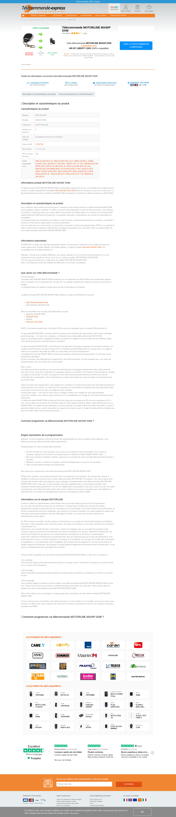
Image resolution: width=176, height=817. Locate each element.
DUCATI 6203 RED (49, 171)
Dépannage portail (118, 15)
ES (140, 800)
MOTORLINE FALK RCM (65, 190)
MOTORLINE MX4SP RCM (37, 302)
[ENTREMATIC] (138, 676)
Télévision (57, 15)
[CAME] (38, 645)
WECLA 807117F (58, 174)
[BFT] (138, 645)
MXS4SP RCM (32, 317)
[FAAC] (38, 655)
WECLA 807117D (42, 174)
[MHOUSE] (38, 676)
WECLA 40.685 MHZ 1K (56, 166)
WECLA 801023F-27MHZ (83, 171)
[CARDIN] (113, 645)
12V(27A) (39, 144)
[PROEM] (138, 655)
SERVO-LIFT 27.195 (74, 164)
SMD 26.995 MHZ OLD (63, 161)
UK (130, 800)
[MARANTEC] (88, 655)
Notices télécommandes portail (66, 801)
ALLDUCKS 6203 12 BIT (71, 169)
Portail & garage (38, 15)
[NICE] (88, 645)
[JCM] (38, 666)
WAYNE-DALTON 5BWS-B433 (47, 169)
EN (135, 800)
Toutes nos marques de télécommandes (69, 799)
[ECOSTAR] (88, 676)
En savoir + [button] (74, 813)
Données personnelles (97, 805)
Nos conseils (101, 15)
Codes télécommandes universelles (67, 803)
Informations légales (96, 801)
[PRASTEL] (88, 666)
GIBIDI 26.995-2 (80, 161)
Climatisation (71, 15)
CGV (91, 803)
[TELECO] (113, 666)
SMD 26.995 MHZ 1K (44, 161)
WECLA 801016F (65, 171)
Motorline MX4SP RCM (92, 247)
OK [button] (142, 812)
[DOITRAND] (138, 666)
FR (125, 800)
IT (145, 800)
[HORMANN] (113, 676)
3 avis (85, 33)
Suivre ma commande (63, 805)
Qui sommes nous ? (96, 799)
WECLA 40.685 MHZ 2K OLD (79, 166)
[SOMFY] (63, 645)
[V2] (63, 666)
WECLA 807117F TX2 (74, 174)
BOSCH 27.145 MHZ (56, 164)
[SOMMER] (63, 655)
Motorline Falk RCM (34, 322)
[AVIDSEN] (63, 676)
